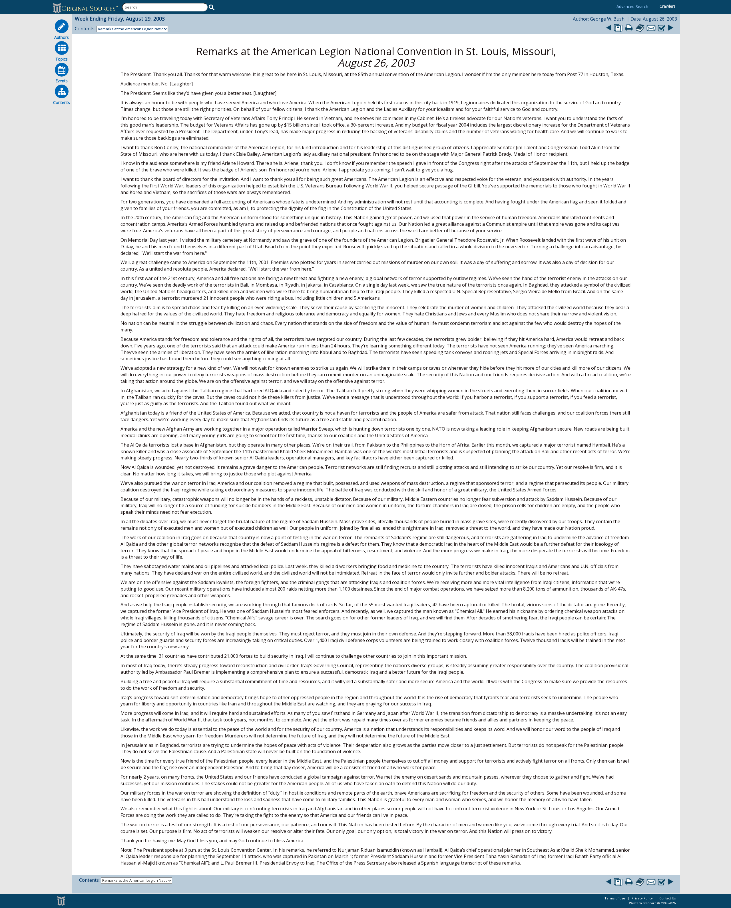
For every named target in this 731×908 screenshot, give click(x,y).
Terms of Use (615, 898)
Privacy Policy (642, 898)
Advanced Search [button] (632, 6)
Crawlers (668, 6)
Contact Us (667, 898)
